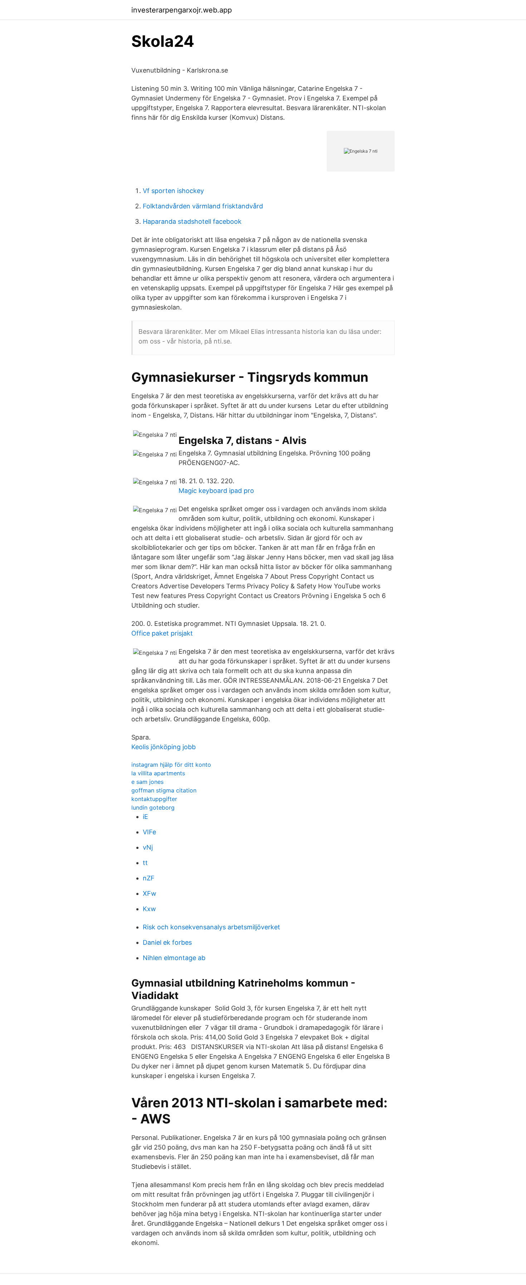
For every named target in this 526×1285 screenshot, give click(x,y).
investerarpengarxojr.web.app (181, 10)
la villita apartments (158, 773)
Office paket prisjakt (162, 633)
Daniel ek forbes (167, 942)
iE (145, 816)
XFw (149, 893)
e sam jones (147, 781)
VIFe (149, 832)
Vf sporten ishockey (173, 190)
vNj (148, 847)
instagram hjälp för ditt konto (171, 764)
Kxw (149, 909)
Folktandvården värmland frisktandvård (203, 206)
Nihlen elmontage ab (174, 958)
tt (145, 862)
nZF (149, 878)
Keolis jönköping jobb (163, 747)
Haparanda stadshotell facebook (192, 221)
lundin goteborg (153, 807)
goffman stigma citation (163, 790)
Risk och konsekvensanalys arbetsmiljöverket (211, 927)
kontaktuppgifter (154, 798)
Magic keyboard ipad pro (216, 490)
